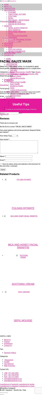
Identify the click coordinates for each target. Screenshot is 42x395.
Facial (7, 74)
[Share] (5, 392)
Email (2, 160)
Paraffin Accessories (27, 74)
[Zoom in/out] (1, 392)
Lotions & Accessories (17, 72)
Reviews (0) (8, 81)
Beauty (38, 72)
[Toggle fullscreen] (3, 392)
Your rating (4, 136)
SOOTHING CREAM (23, 284)
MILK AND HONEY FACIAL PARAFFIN (23, 246)
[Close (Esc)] (7, 392)
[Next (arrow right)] (3, 394)
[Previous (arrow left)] (1, 394)
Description (8, 79)
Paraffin (28, 72)
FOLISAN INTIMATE (23, 208)
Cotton (2, 74)
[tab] (23, 79)
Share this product (6, 76)
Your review (4, 139)
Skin (36, 74)
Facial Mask (14, 74)
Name (2, 156)
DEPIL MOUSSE (23, 320)
